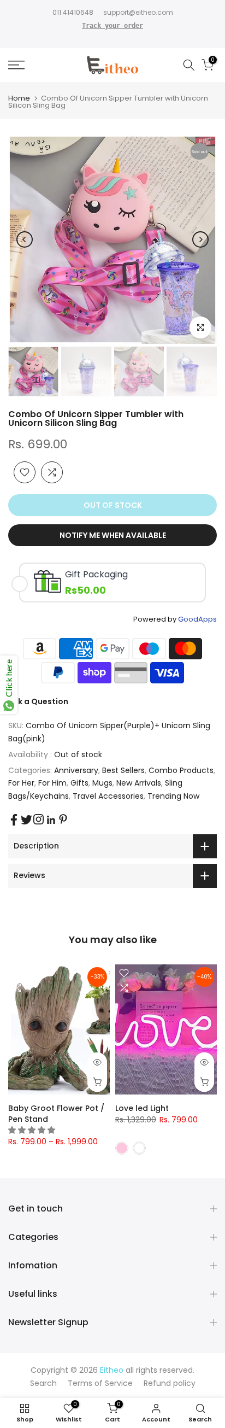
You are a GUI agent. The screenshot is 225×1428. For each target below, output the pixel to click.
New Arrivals (138, 782)
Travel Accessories (108, 796)
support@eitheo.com (138, 12)
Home (19, 98)
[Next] (200, 239)
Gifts (79, 782)
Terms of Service (100, 1383)
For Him (52, 782)
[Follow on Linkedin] (51, 820)
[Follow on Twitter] (26, 820)
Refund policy (170, 1383)
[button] (32, 1130)
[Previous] (24, 239)
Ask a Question (38, 701)
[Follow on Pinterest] (63, 819)
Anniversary (76, 770)
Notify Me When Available (113, 535)
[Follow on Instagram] (38, 819)
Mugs (102, 782)
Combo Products (181, 770)
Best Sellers (123, 770)
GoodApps (197, 619)
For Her (21, 782)
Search (43, 1383)
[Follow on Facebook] (14, 820)
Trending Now (173, 796)
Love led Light (142, 1108)
